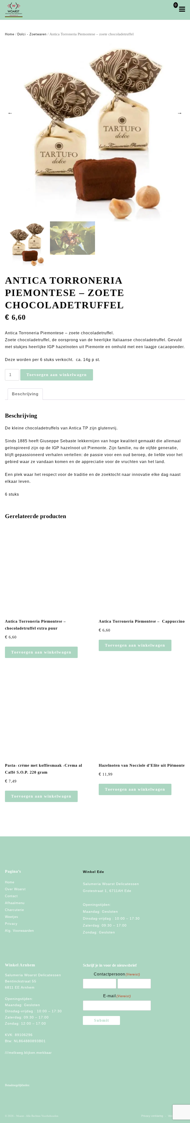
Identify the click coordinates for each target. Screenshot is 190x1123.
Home (9, 34)
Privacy (11, 924)
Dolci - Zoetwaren (32, 34)
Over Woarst (15, 889)
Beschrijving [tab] (25, 394)
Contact (11, 896)
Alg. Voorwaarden (19, 930)
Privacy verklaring (152, 1115)
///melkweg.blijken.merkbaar (28, 1053)
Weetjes (11, 917)
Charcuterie (14, 910)
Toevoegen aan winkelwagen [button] (41, 652)
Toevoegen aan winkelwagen (56, 375)
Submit (101, 1020)
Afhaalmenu (14, 903)
